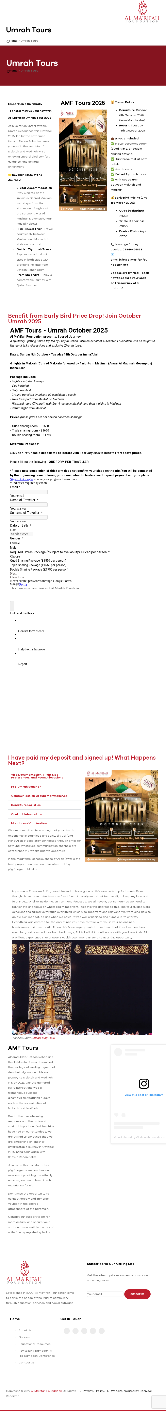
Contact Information (26, 814)
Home (15, 1319)
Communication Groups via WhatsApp (39, 795)
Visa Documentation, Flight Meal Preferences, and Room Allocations (37, 776)
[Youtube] (67, 1331)
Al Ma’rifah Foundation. (47, 1391)
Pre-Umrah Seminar (26, 786)
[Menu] (7, 11)
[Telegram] (93, 1331)
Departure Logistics (26, 805)
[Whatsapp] (102, 1331)
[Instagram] (75, 1331)
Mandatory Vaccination (29, 823)
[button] (44, 776)
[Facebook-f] (84, 1331)
